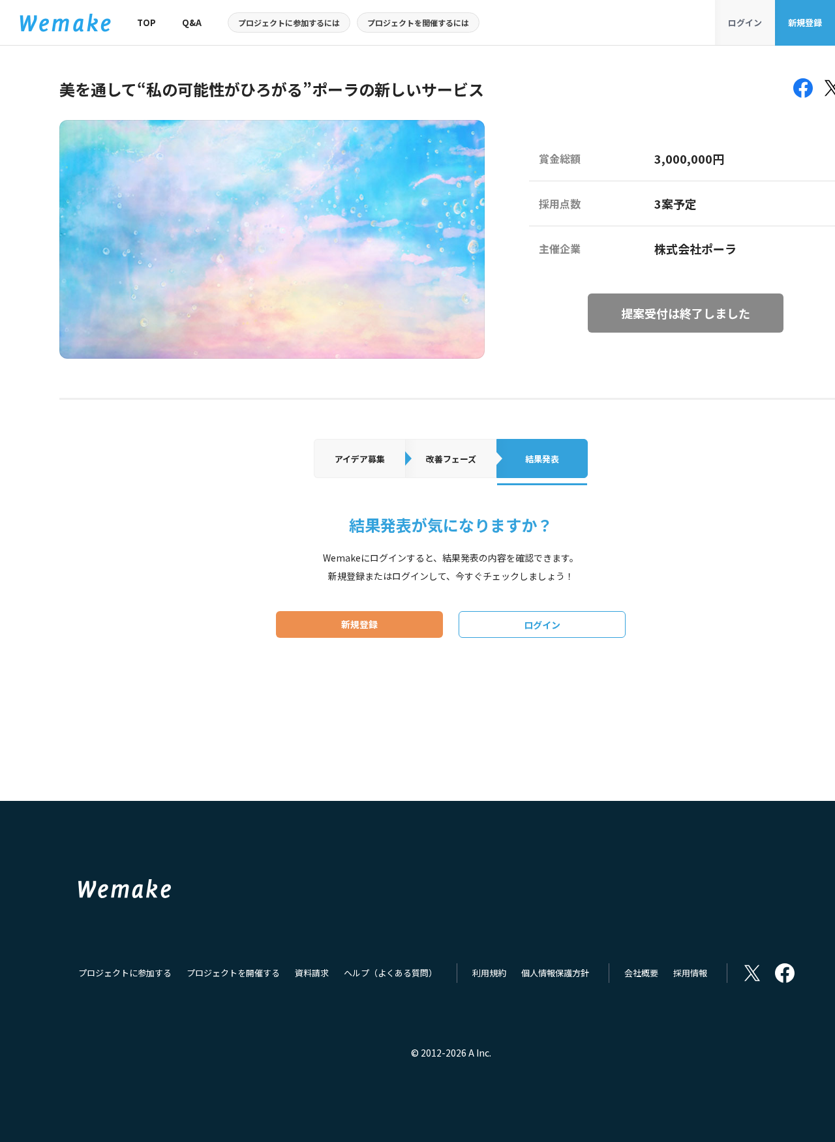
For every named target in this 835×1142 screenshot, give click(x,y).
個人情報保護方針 (555, 973)
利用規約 (489, 973)
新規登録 (805, 22)
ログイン (745, 22)
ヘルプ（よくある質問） (390, 973)
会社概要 (641, 973)
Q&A (192, 22)
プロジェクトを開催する (233, 973)
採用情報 (690, 973)
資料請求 (312, 973)
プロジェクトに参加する (125, 973)
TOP (146, 22)
